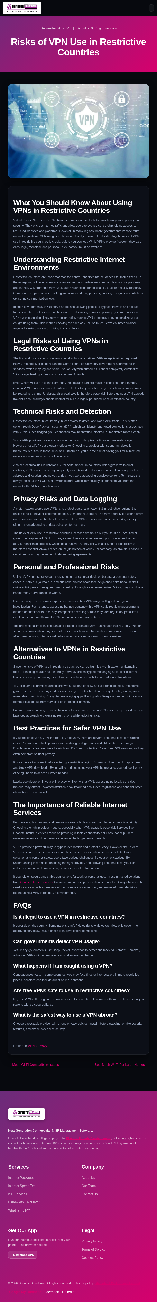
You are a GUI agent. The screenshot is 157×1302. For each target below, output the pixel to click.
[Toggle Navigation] (151, 8)
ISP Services (17, 1194)
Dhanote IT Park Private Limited (88, 1138)
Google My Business (25, 1292)
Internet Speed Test (22, 1186)
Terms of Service (94, 1249)
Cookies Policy (92, 1257)
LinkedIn (68, 1292)
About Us (88, 1177)
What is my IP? (19, 1210)
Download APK (23, 1254)
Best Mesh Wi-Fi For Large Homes (122, 1064)
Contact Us (90, 1194)
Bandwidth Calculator (23, 1202)
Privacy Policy (92, 1241)
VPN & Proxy (37, 1046)
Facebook (51, 1292)
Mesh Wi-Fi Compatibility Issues (33, 1064)
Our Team (89, 1186)
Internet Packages (21, 1177)
